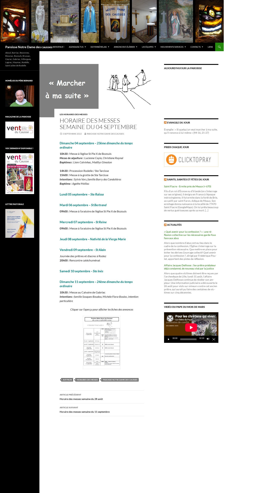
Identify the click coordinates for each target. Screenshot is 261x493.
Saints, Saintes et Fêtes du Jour (188, 179)
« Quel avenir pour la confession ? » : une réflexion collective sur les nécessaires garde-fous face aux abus (190, 235)
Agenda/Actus (76, 47)
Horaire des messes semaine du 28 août (81, 396)
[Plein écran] (214, 339)
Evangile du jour (178, 122)
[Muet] (208, 339)
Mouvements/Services (172, 47)
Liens (210, 47)
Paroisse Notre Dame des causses (28, 47)
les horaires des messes (74, 114)
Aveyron (67, 380)
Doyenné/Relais (99, 47)
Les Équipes (147, 47)
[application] (191, 327)
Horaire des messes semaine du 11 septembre (85, 409)
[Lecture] (168, 339)
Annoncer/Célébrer (124, 47)
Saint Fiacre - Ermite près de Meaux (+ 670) (187, 186)
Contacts (196, 47)
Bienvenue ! (58, 47)
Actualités (174, 224)
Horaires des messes (87, 380)
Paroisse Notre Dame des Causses (105, 133)
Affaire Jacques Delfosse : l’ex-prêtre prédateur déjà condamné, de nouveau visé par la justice (190, 267)
